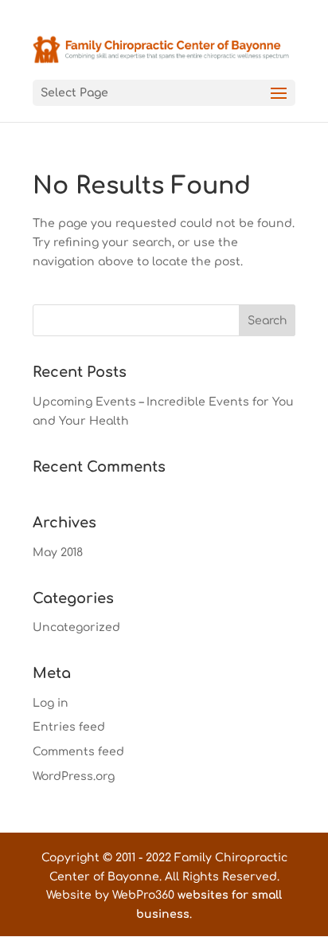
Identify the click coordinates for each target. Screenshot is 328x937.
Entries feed (69, 727)
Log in (50, 703)
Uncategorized (76, 627)
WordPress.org (74, 776)
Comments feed (78, 752)
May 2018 (58, 553)
